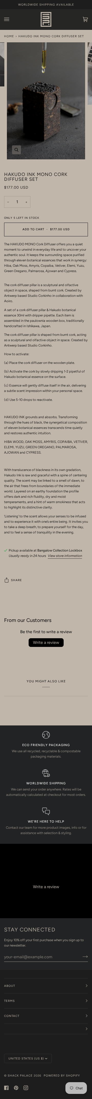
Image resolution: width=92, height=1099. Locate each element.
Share (16, 580)
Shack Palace (20, 1075)
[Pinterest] (16, 1087)
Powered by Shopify (62, 1075)
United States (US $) (26, 1058)
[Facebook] (6, 1087)
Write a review (46, 642)
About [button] (9, 986)
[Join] (81, 957)
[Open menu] (11, 19)
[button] (46, 1029)
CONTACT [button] (11, 1016)
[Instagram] (26, 1087)
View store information (65, 556)
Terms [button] (9, 1001)
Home (9, 36)
